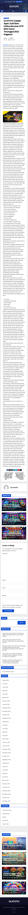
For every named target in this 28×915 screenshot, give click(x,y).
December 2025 (6, 708)
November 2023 (6, 794)
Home (14, 912)
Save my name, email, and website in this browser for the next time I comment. (12, 606)
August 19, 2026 (8, 892)
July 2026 (4, 683)
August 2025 (5, 721)
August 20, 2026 (8, 877)
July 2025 (4, 725)
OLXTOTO (14, 6)
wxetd (11, 38)
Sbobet (4, 817)
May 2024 (4, 773)
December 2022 (6, 801)
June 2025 (5, 728)
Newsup (22, 907)
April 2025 (5, 735)
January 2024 (6, 787)
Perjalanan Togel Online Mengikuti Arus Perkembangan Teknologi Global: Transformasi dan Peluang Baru (12, 661)
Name (4, 580)
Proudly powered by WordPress (9, 907)
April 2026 (5, 694)
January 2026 (5, 704)
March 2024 (5, 780)
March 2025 (5, 739)
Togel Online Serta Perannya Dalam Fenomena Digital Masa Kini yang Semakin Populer (13, 641)
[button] (23, 11)
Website (4, 595)
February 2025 (6, 742)
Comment (5, 553)
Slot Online (6, 18)
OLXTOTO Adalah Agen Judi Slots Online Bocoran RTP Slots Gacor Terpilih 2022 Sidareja (19, 476)
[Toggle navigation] (13, 11)
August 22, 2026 (8, 847)
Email (4, 587)
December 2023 (6, 790)
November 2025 (6, 711)
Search (4, 618)
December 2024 (6, 749)
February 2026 (6, 701)
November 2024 (6, 752)
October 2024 (5, 756)
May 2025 (4, 732)
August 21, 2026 (8, 862)
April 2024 (5, 777)
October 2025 (5, 714)
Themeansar (13, 908)
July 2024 (4, 766)
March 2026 (5, 697)
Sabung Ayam (5, 813)
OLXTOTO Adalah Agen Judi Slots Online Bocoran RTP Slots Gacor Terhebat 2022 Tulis (9, 476)
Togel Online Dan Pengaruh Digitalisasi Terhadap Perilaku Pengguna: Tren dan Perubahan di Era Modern (12, 655)
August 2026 (5, 680)
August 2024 (5, 763)
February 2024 (6, 783)
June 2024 (5, 770)
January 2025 (5, 745)
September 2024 (6, 759)
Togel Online (5, 824)
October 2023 (5, 797)
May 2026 (4, 690)
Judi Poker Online (6, 810)
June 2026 (5, 687)
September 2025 (6, 718)
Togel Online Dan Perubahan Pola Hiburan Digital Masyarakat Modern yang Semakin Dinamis (13, 635)
